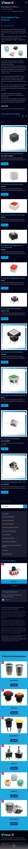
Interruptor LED (13, 639)
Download (7, 599)
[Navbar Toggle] (25, 2)
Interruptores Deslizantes (8, 524)
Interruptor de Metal (4, 638)
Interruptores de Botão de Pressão (10, 527)
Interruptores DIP (20, 639)
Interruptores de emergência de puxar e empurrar (11, 546)
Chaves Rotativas (6, 534)
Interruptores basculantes (8, 516)
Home (4, 11)
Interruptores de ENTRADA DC (9, 541)
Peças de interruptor (7, 554)
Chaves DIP (5, 550)
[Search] (25, 506)
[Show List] (26, 116)
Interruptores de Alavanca (6, 636)
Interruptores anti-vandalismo (9, 531)
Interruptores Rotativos (6, 639)
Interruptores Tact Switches (17, 11)
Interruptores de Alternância (16, 636)
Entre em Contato (8, 640)
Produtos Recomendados (14, 656)
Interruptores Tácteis (23, 638)
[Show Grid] (23, 116)
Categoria (9, 11)
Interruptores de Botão (22, 635)
